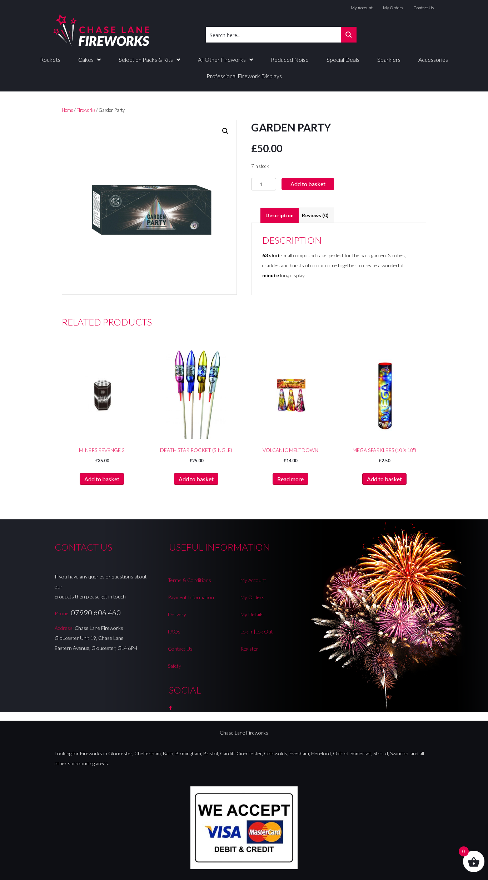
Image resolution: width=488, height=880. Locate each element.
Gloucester (120, 753)
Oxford (340, 753)
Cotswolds (275, 753)
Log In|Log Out (256, 631)
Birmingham (188, 753)
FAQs (174, 631)
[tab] (279, 215)
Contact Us (423, 7)
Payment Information (191, 597)
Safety (174, 666)
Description (279, 215)
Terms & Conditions (189, 580)
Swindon (399, 753)
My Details (252, 614)
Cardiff (227, 753)
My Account (362, 7)
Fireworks (85, 110)
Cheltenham (147, 753)
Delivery (177, 614)
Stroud (380, 753)
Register (249, 649)
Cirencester (249, 753)
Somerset (360, 753)
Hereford (321, 753)
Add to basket (307, 183)
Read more (290, 479)
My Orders (393, 7)
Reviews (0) (315, 215)
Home (67, 110)
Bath (168, 753)
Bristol (210, 753)
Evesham (299, 753)
